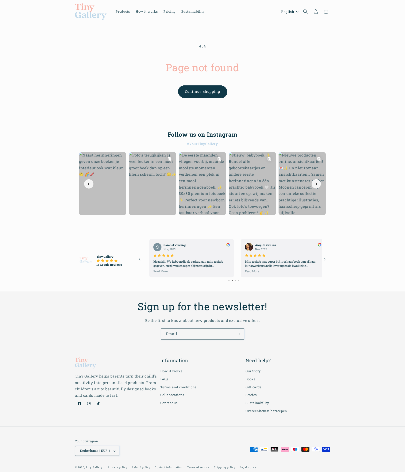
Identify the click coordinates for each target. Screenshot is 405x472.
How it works (171, 371)
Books (250, 379)
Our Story (253, 371)
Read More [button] (155, 271)
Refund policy (141, 467)
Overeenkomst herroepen (266, 411)
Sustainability (257, 403)
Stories (251, 395)
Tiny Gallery (94, 467)
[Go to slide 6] (238, 280)
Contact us (169, 403)
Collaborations (172, 395)
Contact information (169, 467)
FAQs (164, 379)
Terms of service (198, 467)
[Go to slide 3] (229, 280)
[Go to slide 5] (235, 280)
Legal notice (248, 467)
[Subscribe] (239, 334)
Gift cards (254, 387)
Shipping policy (224, 467)
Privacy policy (117, 467)
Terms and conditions (178, 387)
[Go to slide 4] (232, 280)
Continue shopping (202, 91)
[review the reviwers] (223, 245)
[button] (305, 12)
